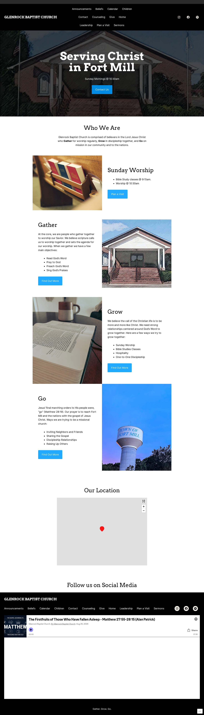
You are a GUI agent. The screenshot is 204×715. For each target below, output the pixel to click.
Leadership (86, 25)
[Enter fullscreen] (144, 501)
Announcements (81, 8)
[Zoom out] (144, 511)
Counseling (98, 17)
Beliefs (99, 8)
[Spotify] (197, 17)
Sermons (119, 25)
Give (112, 17)
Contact (83, 17)
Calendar (112, 8)
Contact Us (102, 89)
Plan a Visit (103, 25)
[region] (102, 531)
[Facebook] (188, 17)
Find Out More (50, 280)
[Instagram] (179, 17)
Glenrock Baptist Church (30, 17)
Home (122, 17)
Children (127, 8)
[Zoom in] (144, 506)
